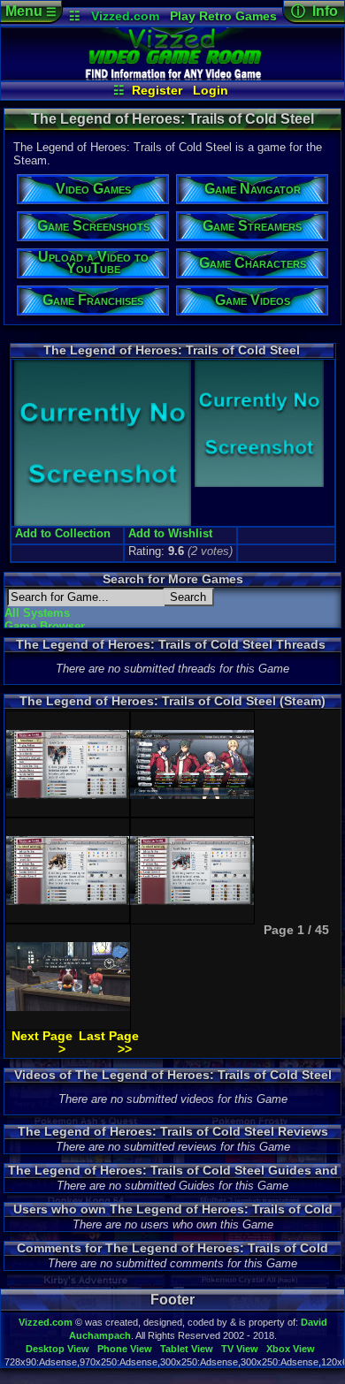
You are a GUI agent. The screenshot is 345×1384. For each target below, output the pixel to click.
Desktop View (57, 1348)
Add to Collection (63, 533)
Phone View (124, 1348)
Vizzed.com (125, 16)
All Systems (37, 613)
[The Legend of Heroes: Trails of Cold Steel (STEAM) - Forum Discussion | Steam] (172, 76)
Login (210, 90)
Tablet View (186, 1348)
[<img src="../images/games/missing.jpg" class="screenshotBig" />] (257, 484)
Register (157, 90)
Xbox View (290, 1348)
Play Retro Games (223, 16)
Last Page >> (109, 1042)
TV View (239, 1348)
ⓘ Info (314, 11)
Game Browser (44, 626)
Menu (31, 11)
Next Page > (42, 1042)
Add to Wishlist (170, 533)
